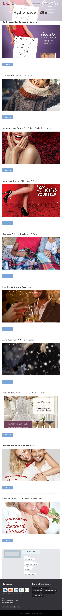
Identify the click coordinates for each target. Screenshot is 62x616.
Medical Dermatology (31, 564)
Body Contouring (29, 559)
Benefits (27, 556)
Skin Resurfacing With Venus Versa (18, 75)
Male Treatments (29, 561)
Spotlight (27, 571)
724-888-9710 (9, 602)
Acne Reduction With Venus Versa (18, 340)
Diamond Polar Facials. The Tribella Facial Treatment (26, 128)
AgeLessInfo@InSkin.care (12, 600)
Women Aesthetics (30, 574)
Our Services (28, 566)
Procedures (28, 569)
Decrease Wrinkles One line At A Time (19, 234)
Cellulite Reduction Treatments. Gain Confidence (24, 393)
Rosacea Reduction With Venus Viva (19, 446)
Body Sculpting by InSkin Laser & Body (19, 181)
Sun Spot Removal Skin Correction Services (22, 499)
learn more (8, 64)
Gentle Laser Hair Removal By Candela (19, 22)
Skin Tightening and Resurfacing (17, 287)
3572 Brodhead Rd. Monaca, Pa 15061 (15, 598)
